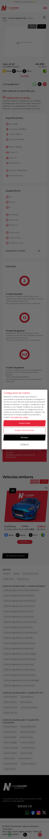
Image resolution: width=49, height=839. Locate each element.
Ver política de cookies (19, 417)
